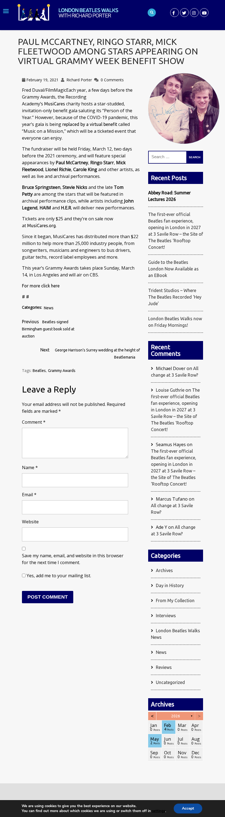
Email (29, 495)
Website (30, 522)
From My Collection (175, 600)
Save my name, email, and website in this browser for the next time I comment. (72, 559)
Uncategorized (170, 682)
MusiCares (54, 103)
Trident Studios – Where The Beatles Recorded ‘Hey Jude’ (174, 297)
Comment (34, 422)
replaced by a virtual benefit (89, 124)
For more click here (41, 285)
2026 (175, 716)
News (49, 308)
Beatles (39, 370)
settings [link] (158, 811)
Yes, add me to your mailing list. (58, 576)
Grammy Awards (61, 370)
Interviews (166, 615)
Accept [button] (188, 808)
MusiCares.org (41, 225)
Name (30, 467)
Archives (164, 570)
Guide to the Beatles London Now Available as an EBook (173, 269)
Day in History (170, 585)
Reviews (164, 667)
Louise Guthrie (170, 390)
